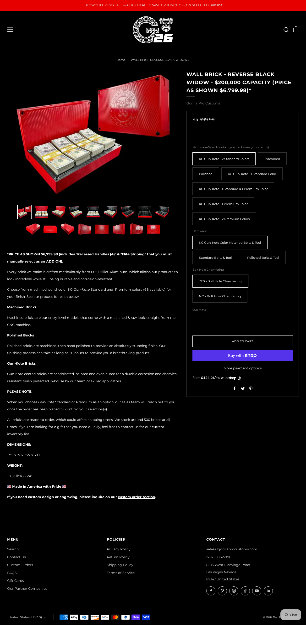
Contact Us (16, 557)
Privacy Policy (119, 549)
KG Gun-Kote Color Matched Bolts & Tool (230, 242)
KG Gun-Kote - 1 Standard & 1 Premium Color (233, 189)
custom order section (136, 497)
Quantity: (199, 310)
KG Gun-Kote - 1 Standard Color (252, 174)
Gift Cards (15, 581)
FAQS (12, 573)
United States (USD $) (25, 617)
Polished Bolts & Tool (263, 257)
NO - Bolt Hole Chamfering (220, 296)
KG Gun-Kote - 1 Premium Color (223, 204)
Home (121, 60)
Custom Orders (20, 565)
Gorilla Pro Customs (203, 103)
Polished (206, 174)
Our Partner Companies (27, 588)
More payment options (243, 368)
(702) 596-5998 (218, 557)
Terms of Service (121, 573)
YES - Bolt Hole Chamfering (220, 281)
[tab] (24, 212)
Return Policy (118, 557)
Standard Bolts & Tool (215, 257)
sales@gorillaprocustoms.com (231, 549)
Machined (272, 159)
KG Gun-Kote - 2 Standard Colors (224, 159)
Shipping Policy (120, 565)
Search (13, 549)
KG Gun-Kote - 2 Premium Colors (224, 219)
